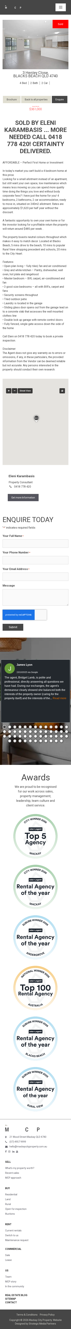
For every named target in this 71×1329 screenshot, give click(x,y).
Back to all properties (36, 99)
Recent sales (12, 1173)
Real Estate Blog (16, 1295)
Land (8, 1199)
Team (8, 1276)
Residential (11, 1194)
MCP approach (13, 1177)
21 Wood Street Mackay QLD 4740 (27, 1136)
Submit (13, 627)
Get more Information (23, 497)
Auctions (10, 1213)
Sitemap (10, 1298)
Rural (8, 1204)
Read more (59, 698)
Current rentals (13, 1230)
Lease (8, 1260)
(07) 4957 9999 (17, 1141)
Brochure (12, 99)
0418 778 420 (22, 486)
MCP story (10, 1281)
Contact (11, 1302)
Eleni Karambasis (21, 476)
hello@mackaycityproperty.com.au (28, 1146)
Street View (25, 391)
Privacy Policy (47, 1314)
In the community (14, 1286)
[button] (35, 417)
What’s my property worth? (19, 1168)
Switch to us (11, 1235)
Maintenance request (16, 1240)
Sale (7, 1255)
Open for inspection (16, 1209)
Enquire (59, 99)
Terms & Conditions (27, 1314)
